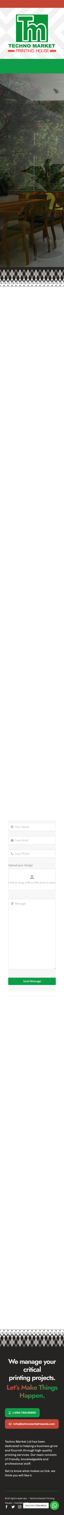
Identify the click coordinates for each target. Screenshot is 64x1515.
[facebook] (6, 1506)
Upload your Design (20, 865)
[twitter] (13, 1506)
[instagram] (19, 1506)
